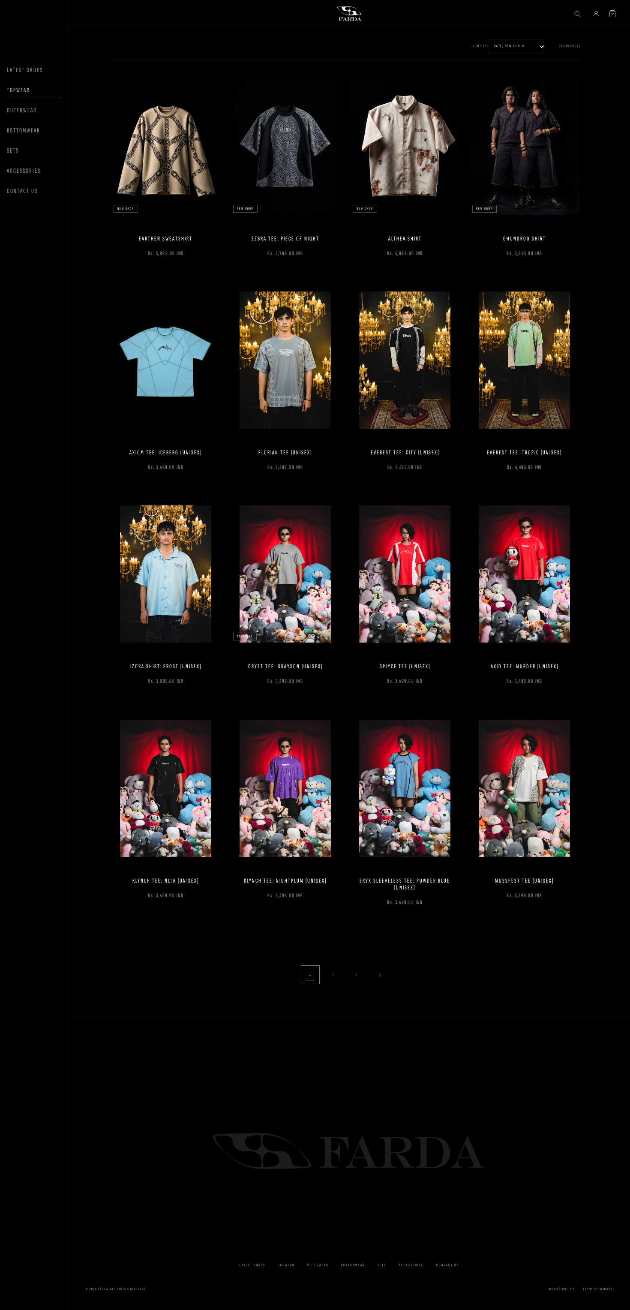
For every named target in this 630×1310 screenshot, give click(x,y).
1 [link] (310, 974)
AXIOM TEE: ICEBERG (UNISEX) (165, 452)
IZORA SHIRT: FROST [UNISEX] (165, 666)
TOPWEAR (18, 90)
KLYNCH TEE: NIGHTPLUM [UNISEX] (285, 880)
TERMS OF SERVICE (598, 1289)
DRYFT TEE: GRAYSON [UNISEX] (285, 666)
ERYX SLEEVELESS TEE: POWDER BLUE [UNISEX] (405, 884)
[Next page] (379, 974)
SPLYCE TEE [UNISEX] (405, 666)
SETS (13, 151)
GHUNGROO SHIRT (524, 238)
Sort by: (481, 46)
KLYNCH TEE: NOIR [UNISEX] (165, 880)
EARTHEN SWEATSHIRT (165, 238)
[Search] (577, 13)
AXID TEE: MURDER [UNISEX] (524, 666)
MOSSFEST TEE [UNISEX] (524, 880)
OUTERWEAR (22, 110)
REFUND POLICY (562, 1289)
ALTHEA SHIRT (405, 238)
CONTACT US (22, 191)
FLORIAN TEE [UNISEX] (285, 452)
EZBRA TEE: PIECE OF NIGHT (285, 238)
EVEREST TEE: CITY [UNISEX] (405, 452)
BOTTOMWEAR (23, 130)
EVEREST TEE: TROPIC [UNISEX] (524, 452)
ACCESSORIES (24, 171)
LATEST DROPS (25, 70)
